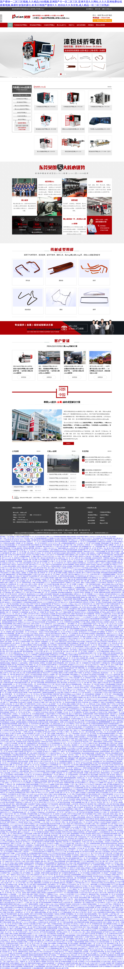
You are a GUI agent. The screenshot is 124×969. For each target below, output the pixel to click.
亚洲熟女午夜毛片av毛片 (47, 779)
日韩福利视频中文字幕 (107, 543)
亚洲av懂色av (97, 550)
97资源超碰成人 (102, 676)
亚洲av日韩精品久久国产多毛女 (21, 623)
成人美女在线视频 (42, 561)
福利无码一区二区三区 (6, 653)
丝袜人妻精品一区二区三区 (33, 664)
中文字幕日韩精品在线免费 (40, 789)
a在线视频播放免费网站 (109, 574)
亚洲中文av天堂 (7, 673)
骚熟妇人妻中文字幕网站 (50, 645)
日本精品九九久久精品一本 (101, 812)
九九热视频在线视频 (61, 640)
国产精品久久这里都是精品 (92, 673)
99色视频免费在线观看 (65, 761)
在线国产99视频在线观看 (20, 658)
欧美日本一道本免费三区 (19, 594)
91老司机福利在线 (63, 817)
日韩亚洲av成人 (11, 586)
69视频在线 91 (59, 579)
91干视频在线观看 (106, 576)
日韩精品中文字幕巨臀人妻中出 (77, 572)
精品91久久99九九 (87, 538)
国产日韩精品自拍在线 (37, 705)
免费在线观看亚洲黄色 (57, 866)
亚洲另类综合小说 (106, 717)
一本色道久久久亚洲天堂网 (34, 659)
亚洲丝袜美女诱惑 (37, 676)
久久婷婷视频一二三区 (38, 822)
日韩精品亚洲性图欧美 (47, 541)
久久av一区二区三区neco (33, 694)
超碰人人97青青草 (95, 686)
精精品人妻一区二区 (94, 615)
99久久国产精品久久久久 (106, 577)
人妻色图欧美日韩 (36, 540)
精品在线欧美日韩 (79, 722)
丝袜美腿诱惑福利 (5, 776)
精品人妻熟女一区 (70, 735)
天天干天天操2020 (89, 784)
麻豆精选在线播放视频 (61, 540)
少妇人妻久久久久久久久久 (33, 718)
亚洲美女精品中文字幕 (75, 830)
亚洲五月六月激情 (101, 559)
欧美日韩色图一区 (92, 650)
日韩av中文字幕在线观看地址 (54, 564)
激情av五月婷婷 (80, 750)
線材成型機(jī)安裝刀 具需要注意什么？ (96, 482)
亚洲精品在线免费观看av (37, 569)
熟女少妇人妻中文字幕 (106, 718)
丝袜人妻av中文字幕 (68, 651)
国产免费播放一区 (102, 632)
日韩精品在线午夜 (51, 864)
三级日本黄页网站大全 (84, 738)
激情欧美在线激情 (116, 687)
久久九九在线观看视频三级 (34, 609)
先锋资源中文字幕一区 (94, 579)
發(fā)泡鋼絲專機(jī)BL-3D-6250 (46, 151)
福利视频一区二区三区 (89, 548)
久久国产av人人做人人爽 (78, 669)
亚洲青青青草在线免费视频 (71, 622)
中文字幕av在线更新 (95, 799)
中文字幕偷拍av (70, 723)
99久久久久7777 (77, 617)
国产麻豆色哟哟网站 (68, 564)
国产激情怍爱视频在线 (113, 784)
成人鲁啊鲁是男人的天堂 (75, 751)
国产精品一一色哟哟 (21, 732)
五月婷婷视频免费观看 (23, 807)
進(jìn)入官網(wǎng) (104, 20)
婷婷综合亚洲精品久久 (30, 591)
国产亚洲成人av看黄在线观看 (78, 650)
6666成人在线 (27, 827)
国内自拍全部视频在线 (61, 541)
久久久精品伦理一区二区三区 (55, 755)
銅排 (94, 280)
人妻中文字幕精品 (30, 820)
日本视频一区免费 (54, 792)
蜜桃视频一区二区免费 (91, 592)
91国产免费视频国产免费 (71, 758)
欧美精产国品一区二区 (52, 666)
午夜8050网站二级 (94, 605)
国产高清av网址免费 (98, 625)
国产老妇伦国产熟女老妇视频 (28, 576)
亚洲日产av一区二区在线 (115, 632)
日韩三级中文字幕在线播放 (33, 592)
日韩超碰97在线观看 (111, 822)
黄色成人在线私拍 (25, 705)
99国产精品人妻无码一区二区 (10, 650)
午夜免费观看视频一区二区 (49, 697)
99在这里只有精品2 (99, 684)
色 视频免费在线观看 (43, 655)
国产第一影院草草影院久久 (99, 635)
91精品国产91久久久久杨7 (21, 699)
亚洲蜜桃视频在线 (27, 656)
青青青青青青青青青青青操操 (57, 725)
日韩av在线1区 (102, 677)
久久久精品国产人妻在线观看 (83, 759)
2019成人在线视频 (101, 704)
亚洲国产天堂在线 (36, 827)
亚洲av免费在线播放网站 (73, 861)
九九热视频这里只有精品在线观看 (53, 671)
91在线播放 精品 (119, 702)
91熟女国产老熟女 (53, 646)
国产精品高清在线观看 (38, 622)
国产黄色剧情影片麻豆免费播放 (24, 738)
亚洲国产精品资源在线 (77, 613)
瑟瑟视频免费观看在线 (8, 622)
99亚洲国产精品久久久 (91, 728)
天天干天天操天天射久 (17, 773)
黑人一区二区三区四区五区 (55, 563)
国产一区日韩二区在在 (40, 843)
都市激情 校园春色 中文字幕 (44, 595)
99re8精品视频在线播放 (66, 594)
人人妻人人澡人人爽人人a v (33, 597)
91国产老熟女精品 (110, 779)
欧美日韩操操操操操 (12, 846)
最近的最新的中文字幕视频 (114, 635)
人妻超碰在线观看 (7, 684)
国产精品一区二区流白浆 (28, 551)
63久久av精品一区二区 (81, 543)
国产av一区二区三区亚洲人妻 (54, 651)
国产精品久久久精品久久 (49, 659)
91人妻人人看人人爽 (85, 756)
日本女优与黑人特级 (16, 769)
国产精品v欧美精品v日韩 (63, 613)
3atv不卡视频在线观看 (65, 612)
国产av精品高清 (32, 658)
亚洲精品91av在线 (24, 691)
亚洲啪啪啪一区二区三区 (101, 694)
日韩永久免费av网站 (22, 566)
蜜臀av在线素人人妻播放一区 (20, 572)
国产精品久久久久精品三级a (78, 776)
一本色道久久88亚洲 (43, 632)
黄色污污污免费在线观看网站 (30, 689)
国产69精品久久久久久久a (80, 661)
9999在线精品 (16, 550)
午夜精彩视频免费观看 (87, 730)
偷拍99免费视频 (92, 610)
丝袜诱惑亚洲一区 (13, 584)
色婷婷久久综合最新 (60, 814)
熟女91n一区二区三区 (87, 815)
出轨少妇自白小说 (98, 778)
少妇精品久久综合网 (99, 822)
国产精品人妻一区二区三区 (65, 617)
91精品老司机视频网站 (13, 705)
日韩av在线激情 (35, 641)
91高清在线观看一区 (19, 668)
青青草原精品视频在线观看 (72, 597)
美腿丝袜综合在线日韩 (65, 641)
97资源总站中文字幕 (22, 564)
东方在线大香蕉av (50, 727)
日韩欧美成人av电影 (100, 784)
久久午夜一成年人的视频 (48, 733)
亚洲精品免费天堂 (115, 604)
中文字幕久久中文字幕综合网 (11, 625)
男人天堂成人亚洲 (111, 764)
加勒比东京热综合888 (99, 709)
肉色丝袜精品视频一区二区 (12, 545)
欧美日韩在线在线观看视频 (63, 855)
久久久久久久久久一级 (53, 543)
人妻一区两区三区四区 (111, 625)
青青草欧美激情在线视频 (67, 576)
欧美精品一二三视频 (115, 710)
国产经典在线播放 (77, 845)
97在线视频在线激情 (103, 646)
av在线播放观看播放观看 (68, 543)
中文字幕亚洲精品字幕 (61, 714)
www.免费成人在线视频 (36, 807)
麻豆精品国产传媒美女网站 (62, 787)
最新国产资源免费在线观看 (111, 723)
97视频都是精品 (76, 676)
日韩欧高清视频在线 (72, 643)
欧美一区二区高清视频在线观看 (35, 714)
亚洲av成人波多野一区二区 (114, 540)
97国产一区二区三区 (68, 630)
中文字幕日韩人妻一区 (93, 769)
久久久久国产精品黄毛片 (26, 640)
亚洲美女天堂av (114, 735)
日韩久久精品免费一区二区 (77, 677)
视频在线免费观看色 (40, 605)
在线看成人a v (105, 579)
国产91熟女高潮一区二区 (98, 771)
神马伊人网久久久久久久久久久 (33, 773)
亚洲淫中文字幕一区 (85, 705)
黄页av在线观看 (90, 658)
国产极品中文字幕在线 (19, 858)
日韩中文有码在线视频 (97, 863)
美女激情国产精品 (9, 618)
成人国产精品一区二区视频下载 (37, 612)
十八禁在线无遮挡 (97, 692)
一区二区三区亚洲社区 (40, 543)
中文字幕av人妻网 (22, 617)
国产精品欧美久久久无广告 (75, 682)
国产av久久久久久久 (17, 538)
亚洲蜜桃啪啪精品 (116, 763)
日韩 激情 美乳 (88, 682)
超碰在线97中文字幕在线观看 (49, 804)
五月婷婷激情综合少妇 (10, 671)
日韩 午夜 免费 (115, 548)
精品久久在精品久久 (116, 751)
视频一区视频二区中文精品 (12, 576)
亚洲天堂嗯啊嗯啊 (76, 802)
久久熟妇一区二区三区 (6, 609)
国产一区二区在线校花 (56, 589)
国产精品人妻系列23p (79, 556)
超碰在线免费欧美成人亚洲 (45, 658)
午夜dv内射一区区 (71, 545)
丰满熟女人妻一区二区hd (107, 664)
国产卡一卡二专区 (36, 697)
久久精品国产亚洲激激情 (39, 715)
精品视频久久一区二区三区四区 (80, 745)
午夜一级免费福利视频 (18, 784)
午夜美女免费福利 (73, 655)
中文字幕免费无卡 (41, 755)
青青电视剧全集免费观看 (110, 833)
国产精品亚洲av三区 (86, 741)
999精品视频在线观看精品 (94, 755)
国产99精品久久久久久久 (94, 576)
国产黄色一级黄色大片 (116, 774)
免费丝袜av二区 (62, 774)
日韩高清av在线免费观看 (65, 705)
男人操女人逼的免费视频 (99, 743)
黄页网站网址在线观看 (101, 628)
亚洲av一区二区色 (101, 666)
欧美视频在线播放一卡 (25, 556)
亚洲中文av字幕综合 (78, 820)
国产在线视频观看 (89, 613)
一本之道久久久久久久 (71, 653)
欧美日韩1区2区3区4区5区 (11, 540)
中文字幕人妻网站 (101, 653)
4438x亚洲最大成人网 (69, 579)
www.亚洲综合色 (90, 704)
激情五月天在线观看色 (102, 792)
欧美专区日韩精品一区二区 (115, 699)
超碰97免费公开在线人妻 (62, 577)
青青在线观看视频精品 (47, 540)
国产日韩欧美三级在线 (92, 819)
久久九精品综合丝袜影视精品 (81, 789)
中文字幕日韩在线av (97, 586)
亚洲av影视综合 (20, 571)
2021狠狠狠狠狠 (23, 612)
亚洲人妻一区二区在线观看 (101, 748)
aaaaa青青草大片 (6, 600)
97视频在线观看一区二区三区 (76, 541)
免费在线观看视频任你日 (84, 863)
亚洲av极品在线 (104, 735)
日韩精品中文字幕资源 (10, 607)
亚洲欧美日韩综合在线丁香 (64, 864)
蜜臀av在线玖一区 (47, 723)
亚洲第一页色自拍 (87, 827)
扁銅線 (61, 280)
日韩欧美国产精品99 (94, 773)
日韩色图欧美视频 (32, 814)
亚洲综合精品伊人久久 (14, 779)
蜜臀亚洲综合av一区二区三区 (21, 653)
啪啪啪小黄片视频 (86, 597)
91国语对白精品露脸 (9, 543)
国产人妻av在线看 (42, 576)
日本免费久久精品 (90, 823)
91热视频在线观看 (101, 746)
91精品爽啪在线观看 (85, 540)
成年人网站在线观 (106, 686)
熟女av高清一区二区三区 (22, 759)
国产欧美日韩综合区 (15, 610)
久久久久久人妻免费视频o (92, 587)
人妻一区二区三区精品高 (81, 805)
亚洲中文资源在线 (109, 636)
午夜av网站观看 (57, 658)
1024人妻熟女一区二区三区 (26, 735)
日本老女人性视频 (113, 825)
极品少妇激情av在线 (108, 584)
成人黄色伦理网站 (23, 766)
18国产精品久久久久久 (35, 728)
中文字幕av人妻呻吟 (62, 696)
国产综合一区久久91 (78, 732)
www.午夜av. (57, 556)
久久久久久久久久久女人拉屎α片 (90, 640)
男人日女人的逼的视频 (85, 558)
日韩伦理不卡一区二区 (113, 582)
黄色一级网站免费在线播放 (19, 804)
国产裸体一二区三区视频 (38, 799)
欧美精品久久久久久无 (116, 651)
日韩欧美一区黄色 (40, 758)
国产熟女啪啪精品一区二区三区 (55, 622)
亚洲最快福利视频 (88, 714)
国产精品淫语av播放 (14, 791)
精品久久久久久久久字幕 (27, 587)
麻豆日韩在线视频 (65, 718)
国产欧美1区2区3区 (75, 681)
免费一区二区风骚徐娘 (15, 627)
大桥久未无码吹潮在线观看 (43, 628)
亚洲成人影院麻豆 (49, 577)
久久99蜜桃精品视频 (109, 681)
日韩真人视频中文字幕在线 (100, 682)
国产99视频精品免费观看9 (67, 618)
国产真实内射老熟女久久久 (112, 594)
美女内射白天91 (39, 668)
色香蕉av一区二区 (32, 636)
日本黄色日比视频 (41, 768)
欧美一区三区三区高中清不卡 (14, 661)
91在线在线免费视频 (10, 717)
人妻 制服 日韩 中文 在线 (22, 633)
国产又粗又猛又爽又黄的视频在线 (106, 610)
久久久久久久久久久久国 (45, 600)
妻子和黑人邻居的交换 (82, 702)
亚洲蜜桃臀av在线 (77, 656)
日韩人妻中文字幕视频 (18, 679)
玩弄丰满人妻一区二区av (53, 799)
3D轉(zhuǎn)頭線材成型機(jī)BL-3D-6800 (73, 129)
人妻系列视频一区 (106, 600)
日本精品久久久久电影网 (19, 835)
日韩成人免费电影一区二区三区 (112, 545)
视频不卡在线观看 (80, 792)
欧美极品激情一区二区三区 (57, 632)
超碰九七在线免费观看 (107, 702)
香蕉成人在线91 (32, 566)
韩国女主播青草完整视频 (76, 697)
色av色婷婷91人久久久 (63, 650)
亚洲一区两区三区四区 (94, 835)
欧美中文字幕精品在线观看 (12, 866)
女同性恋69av (80, 545)
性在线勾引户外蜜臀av (48, 674)
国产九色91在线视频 (94, 543)
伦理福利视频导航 (46, 604)
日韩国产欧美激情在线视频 (60, 581)
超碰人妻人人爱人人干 (63, 681)
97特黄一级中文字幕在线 (53, 820)
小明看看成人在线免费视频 (39, 781)
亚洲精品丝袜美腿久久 (80, 737)
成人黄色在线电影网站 (101, 697)
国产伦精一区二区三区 (30, 764)
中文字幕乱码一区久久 (73, 640)
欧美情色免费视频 (7, 623)
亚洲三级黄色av (91, 553)
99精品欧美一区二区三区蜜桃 (39, 646)
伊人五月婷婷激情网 (58, 554)
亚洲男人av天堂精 (86, 779)
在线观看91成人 (27, 769)
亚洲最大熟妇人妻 (34, 572)
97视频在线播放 (67, 571)
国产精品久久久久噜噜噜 (50, 751)
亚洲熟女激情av (15, 789)
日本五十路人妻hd (47, 710)
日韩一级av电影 (33, 559)
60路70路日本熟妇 (114, 804)
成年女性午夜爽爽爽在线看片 (74, 684)
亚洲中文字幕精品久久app (31, 823)
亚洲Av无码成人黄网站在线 (40, 648)
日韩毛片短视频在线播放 (11, 848)
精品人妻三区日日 (8, 746)
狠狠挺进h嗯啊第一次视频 (80, 599)
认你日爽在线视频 (33, 600)
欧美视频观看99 (36, 848)
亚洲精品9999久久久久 (65, 676)
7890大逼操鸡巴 (97, 538)
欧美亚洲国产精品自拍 (98, 705)
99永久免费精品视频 (43, 559)
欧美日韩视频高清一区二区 (31, 776)
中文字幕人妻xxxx (10, 815)
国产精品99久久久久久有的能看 (87, 632)
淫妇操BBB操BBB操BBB (57, 582)
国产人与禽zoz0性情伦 (14, 709)
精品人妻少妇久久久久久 (38, 791)
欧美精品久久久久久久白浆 (35, 617)
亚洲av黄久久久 (67, 842)
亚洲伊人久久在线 (111, 809)
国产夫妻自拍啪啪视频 (73, 628)
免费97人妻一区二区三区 (57, 737)
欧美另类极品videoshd (81, 615)
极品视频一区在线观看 (35, 546)
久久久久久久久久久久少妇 (99, 699)
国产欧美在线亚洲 (47, 545)
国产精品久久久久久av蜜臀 (51, 807)
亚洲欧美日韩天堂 (49, 700)
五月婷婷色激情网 (107, 538)
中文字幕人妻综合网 (98, 636)
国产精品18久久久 (63, 602)
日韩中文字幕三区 (35, 604)
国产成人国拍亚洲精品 (18, 664)
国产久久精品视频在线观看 (93, 669)
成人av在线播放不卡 (94, 702)
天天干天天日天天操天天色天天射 (51, 848)
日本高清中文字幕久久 (93, 563)
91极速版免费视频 (104, 858)
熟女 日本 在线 (119, 766)
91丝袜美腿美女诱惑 (104, 617)
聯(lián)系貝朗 (100, 25)
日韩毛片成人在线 (16, 689)
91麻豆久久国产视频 (26, 801)
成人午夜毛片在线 (112, 743)
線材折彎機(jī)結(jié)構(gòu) (22, 95)
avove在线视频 (37, 656)
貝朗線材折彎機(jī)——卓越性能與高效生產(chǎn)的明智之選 (24, 487)
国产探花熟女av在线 (7, 837)
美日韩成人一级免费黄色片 (12, 715)
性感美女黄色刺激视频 (108, 661)
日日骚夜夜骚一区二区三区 (85, 550)
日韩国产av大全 (79, 618)
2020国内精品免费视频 (93, 612)
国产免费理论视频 (105, 556)
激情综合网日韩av (71, 553)
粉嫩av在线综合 (37, 556)
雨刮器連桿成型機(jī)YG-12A (73, 151)
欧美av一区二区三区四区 (87, 628)
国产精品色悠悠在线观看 (70, 550)
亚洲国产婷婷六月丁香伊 (102, 604)
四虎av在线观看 (90, 566)
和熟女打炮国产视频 (114, 700)
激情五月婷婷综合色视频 (117, 768)
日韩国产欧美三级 (12, 646)
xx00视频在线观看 (37, 709)
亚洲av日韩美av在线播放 (33, 861)
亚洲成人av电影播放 (21, 577)
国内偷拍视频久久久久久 (43, 582)
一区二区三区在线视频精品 (66, 786)
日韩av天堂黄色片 (81, 735)
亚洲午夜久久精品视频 (102, 564)
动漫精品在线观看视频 (80, 630)
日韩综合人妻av (10, 571)
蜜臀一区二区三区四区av (16, 764)
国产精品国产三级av (52, 612)
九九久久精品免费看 (68, 610)
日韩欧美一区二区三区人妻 (47, 572)
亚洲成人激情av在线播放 (69, 704)
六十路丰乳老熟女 (62, 664)
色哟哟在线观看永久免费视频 (22, 837)
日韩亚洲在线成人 (39, 635)
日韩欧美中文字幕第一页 (36, 815)
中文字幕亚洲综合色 (80, 576)
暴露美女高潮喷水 (101, 566)
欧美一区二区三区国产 (81, 651)
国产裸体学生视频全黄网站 (24, 574)
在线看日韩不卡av (13, 710)
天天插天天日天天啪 (99, 827)
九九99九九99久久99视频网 (46, 784)
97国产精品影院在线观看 (9, 756)
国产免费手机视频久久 (10, 617)
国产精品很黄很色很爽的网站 (103, 820)
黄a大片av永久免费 (24, 710)
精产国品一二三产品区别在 (33, 712)
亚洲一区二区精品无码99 (51, 730)
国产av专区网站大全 (69, 710)
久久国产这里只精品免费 (61, 546)
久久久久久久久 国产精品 (13, 855)
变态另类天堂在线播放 (90, 700)
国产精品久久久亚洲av (71, 632)
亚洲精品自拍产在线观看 (104, 541)
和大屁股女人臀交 (23, 730)
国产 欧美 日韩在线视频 (62, 674)
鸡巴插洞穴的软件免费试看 (49, 664)
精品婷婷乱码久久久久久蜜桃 (35, 594)
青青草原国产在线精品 (52, 720)
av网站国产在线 (49, 635)
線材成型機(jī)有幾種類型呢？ (93, 470)
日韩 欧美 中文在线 (111, 759)
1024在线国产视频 (112, 746)
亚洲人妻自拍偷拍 (62, 682)
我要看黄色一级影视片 (8, 738)
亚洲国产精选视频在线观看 (9, 620)
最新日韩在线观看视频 (61, 840)
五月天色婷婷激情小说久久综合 (91, 727)
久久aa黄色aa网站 (30, 618)
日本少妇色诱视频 (87, 814)
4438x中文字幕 (85, 681)
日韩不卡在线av (35, 623)
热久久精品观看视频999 (70, 866)
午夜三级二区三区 (55, 559)
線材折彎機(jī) (37, 497)
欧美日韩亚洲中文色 (51, 558)
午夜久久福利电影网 (101, 823)
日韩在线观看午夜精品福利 (51, 594)
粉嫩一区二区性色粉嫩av (104, 648)
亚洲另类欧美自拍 (90, 720)
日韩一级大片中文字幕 (13, 817)
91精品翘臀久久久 (39, 669)
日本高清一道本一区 (29, 538)
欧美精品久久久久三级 (78, 638)
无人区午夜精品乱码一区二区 (61, 776)
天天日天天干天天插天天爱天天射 (86, 648)
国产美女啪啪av (100, 689)
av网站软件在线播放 (63, 607)
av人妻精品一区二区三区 (41, 587)
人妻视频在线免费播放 (47, 692)
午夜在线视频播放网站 (85, 625)
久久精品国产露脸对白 (98, 779)
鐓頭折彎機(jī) (22, 119)
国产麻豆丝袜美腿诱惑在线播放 (106, 733)
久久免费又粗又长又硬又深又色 (110, 550)
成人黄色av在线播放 (20, 659)
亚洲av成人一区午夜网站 (92, 556)
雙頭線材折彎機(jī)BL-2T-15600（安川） (100, 151)
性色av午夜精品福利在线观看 (35, 840)
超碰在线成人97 (23, 615)
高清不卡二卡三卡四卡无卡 (53, 822)
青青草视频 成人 (82, 563)
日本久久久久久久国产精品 (105, 568)
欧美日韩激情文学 (28, 563)
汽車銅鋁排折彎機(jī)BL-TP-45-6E (73, 106)
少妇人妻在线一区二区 (18, 643)
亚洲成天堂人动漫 (95, 554)
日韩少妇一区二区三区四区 (42, 866)
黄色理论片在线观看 (58, 653)
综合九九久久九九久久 (60, 741)
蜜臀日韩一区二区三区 (73, 763)
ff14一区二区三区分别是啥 (20, 684)
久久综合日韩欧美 (101, 582)
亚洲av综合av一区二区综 (15, 563)
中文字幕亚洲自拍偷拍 (108, 766)
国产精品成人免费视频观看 (33, 856)
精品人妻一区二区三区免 (40, 563)
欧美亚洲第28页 (90, 750)
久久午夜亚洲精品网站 (19, 609)
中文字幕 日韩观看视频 (64, 669)
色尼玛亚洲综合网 (36, 723)
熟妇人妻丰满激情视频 (55, 648)
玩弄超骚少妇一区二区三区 (32, 696)
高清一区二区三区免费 (6, 636)
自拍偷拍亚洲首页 (97, 558)
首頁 (10, 25)
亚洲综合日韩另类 (90, 571)
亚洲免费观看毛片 (56, 828)
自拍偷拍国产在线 (58, 620)
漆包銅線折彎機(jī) (35, 25)
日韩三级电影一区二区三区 (12, 641)
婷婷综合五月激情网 (43, 610)
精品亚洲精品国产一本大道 (50, 774)
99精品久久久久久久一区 (113, 633)
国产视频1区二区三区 (24, 646)
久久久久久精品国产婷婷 (67, 843)
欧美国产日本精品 (91, 564)
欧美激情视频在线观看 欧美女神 (52, 599)
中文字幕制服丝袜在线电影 (41, 832)
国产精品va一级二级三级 (104, 548)
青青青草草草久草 (42, 753)
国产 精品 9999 (45, 809)
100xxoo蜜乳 (74, 558)
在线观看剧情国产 (11, 807)
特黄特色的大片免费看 (49, 773)
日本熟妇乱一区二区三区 (108, 781)
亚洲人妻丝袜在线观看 (113, 653)
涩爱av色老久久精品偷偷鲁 (102, 851)
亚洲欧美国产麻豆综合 (101, 668)
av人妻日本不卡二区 (67, 764)
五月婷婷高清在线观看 (42, 551)
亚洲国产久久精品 (80, 786)
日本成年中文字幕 (84, 554)
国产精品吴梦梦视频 (46, 694)
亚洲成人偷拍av (114, 814)
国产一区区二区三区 (5, 538)
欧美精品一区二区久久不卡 (17, 810)
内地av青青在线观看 (77, 740)
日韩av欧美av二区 (88, 684)
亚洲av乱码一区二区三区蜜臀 (68, 584)
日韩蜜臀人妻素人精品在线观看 (15, 632)
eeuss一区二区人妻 (96, 655)
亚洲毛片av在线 (43, 633)
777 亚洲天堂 (8, 784)
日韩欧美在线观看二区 (102, 607)
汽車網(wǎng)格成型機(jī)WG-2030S (100, 129)
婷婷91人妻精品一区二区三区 (12, 582)
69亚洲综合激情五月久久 (106, 838)
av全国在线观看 (27, 833)
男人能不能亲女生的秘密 (113, 551)
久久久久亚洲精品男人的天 (50, 602)
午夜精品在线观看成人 (28, 605)
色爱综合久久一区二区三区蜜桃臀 (83, 594)
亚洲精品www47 (38, 686)
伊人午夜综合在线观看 (70, 563)
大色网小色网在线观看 (34, 692)
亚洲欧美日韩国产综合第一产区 (91, 623)
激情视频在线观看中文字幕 (29, 750)
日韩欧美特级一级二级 (6, 668)
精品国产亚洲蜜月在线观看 (16, 751)
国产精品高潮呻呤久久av (82, 782)
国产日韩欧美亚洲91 (30, 704)
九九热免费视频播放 (91, 541)
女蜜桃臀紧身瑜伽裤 (18, 812)
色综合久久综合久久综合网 (103, 571)
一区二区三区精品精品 (107, 554)
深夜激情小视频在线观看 (55, 571)
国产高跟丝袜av (90, 627)
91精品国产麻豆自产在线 (25, 822)
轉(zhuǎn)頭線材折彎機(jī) (22, 105)
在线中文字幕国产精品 (71, 738)
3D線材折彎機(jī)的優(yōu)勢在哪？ (59, 474)
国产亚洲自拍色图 (114, 609)
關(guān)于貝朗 (13, 29)
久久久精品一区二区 (85, 828)
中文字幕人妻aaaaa (58, 766)
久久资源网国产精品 (30, 571)
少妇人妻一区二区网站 (21, 613)
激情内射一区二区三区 (48, 597)
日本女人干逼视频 (25, 540)
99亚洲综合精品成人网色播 (19, 692)
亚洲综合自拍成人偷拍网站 (110, 815)
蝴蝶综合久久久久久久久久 (82, 574)
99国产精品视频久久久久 (104, 643)
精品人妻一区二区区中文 (89, 802)
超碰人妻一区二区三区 (69, 658)
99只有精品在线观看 (107, 669)
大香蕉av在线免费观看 (50, 669)
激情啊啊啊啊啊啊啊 (104, 722)
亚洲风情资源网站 (25, 641)
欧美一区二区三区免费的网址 (32, 579)
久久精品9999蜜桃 (49, 714)
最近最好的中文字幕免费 (42, 842)
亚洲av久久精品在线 (34, 746)
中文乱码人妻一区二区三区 (83, 635)
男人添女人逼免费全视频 (81, 591)
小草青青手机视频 (89, 820)
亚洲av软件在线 (17, 630)
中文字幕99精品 (68, 805)
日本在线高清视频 (92, 737)
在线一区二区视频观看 (12, 612)
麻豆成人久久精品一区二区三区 (86, 689)
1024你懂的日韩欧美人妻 (59, 628)
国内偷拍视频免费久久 (42, 538)
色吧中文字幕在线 (86, 696)
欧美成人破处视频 (70, 615)
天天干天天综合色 (108, 638)
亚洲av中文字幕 (41, 636)
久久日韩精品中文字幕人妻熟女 (101, 656)
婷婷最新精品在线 (20, 792)
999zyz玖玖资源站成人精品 (36, 681)
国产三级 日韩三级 (41, 627)
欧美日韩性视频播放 (47, 699)
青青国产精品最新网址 (116, 607)
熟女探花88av (58, 689)
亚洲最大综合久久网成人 (54, 605)
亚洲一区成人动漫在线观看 (18, 753)
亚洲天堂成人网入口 (96, 574)
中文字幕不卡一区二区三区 (75, 850)
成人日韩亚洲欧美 (7, 694)
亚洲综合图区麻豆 (18, 833)
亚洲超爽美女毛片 (110, 630)
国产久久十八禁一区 (7, 558)
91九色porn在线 (107, 692)
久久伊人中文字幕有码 (50, 650)
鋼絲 (61, 309)
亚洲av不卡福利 (27, 707)
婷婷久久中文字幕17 (16, 843)
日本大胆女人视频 (113, 569)
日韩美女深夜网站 (90, 582)
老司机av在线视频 (67, 566)
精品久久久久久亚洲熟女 (41, 550)
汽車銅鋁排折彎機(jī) (20, 25)
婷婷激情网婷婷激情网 (91, 569)
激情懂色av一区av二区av (107, 864)
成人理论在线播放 (93, 774)
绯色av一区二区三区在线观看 (107, 732)
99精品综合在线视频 (66, 538)
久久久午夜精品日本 (46, 623)
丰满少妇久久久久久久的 (109, 837)
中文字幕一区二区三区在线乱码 (58, 707)
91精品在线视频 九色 (65, 720)
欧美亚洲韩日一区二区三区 (17, 856)
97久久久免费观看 (17, 768)
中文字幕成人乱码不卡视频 (89, 568)
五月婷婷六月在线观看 (70, 671)
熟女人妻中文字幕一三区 (93, 717)
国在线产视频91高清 (74, 581)
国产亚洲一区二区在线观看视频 (45, 677)
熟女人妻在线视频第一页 (47, 858)
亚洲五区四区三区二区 (88, 604)
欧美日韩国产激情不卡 (78, 728)
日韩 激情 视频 (27, 781)
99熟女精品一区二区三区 (69, 648)
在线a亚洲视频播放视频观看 (74, 551)
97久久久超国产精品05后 (75, 659)
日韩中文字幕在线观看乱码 (111, 586)
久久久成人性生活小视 (62, 691)
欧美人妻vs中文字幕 (15, 568)
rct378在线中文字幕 (82, 671)
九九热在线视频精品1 (81, 610)
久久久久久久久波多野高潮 (28, 628)
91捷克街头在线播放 (63, 645)
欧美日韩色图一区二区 (43, 750)
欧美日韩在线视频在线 (114, 628)
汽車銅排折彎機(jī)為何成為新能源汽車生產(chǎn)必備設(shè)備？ (59, 478)
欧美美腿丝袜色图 (32, 722)
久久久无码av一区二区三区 (55, 805)
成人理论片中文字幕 (113, 645)
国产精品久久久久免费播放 (99, 738)
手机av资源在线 (103, 569)
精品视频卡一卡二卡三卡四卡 (96, 630)
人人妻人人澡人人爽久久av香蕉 (28, 584)
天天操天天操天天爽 (22, 796)
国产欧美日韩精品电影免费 (71, 797)
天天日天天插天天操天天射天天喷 (102, 853)
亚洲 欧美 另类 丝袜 (98, 707)
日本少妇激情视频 (112, 559)
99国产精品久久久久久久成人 (37, 564)
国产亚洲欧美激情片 (95, 663)
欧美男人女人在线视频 (104, 840)
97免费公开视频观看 (22, 559)
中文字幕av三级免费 (60, 568)
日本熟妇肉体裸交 (73, 774)
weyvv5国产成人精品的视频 (11, 604)
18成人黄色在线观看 (90, 856)
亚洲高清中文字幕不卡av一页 (22, 558)
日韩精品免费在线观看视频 (19, 600)
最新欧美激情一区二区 (12, 735)
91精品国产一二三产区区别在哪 (32, 851)
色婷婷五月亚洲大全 (10, 796)
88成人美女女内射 (7, 569)
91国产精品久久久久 (70, 812)
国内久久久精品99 (85, 686)
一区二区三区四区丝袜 (24, 799)
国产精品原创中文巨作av (79, 612)
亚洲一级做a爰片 (85, 771)
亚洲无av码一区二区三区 (73, 725)
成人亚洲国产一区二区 (54, 704)
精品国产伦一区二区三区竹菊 (21, 569)
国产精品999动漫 (113, 750)
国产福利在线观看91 (5, 579)
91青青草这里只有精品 (46, 741)
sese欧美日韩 (74, 804)
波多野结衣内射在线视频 (112, 855)
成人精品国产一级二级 (57, 835)
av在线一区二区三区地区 (84, 699)
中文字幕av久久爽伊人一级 (64, 732)
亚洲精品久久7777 (88, 659)
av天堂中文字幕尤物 (23, 666)
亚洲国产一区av (24, 687)
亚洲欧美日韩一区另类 (35, 756)
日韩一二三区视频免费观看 (85, 809)
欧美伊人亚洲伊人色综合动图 (101, 814)
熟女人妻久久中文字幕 (16, 737)
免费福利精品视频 (69, 782)
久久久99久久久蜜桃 (19, 718)
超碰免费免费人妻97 (53, 627)
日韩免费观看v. (91, 589)
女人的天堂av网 (78, 559)
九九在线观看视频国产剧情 (70, 715)
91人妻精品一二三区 (82, 584)
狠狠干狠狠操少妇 (46, 856)
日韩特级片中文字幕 (56, 591)
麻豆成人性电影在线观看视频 (94, 723)
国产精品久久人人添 (28, 842)
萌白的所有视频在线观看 (9, 559)
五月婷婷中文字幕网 (50, 668)
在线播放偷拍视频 (95, 843)
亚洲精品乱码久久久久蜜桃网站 (59, 655)
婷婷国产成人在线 (49, 833)
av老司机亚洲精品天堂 (25, 848)
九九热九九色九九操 (38, 574)
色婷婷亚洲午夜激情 (81, 579)
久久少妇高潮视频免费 (8, 577)
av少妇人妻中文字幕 (38, 568)
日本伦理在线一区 (48, 686)
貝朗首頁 (90, 512)
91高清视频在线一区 (55, 764)
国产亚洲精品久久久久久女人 (23, 622)
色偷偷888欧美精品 (42, 571)
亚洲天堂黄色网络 (11, 638)
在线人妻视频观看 (83, 546)
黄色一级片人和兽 (86, 586)
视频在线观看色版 (101, 561)
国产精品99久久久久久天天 (59, 604)
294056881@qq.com (22, 519)
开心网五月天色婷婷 (15, 733)
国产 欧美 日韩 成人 (78, 571)
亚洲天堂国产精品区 (30, 755)
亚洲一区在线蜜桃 (41, 825)
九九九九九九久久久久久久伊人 (107, 671)
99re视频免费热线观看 (102, 589)
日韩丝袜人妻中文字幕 (19, 636)
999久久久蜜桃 (34, 653)
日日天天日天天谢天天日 (49, 638)
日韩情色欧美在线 (21, 741)
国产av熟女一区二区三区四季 (18, 553)
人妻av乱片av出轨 (87, 709)
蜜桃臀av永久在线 (54, 538)
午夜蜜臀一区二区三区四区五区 (88, 643)
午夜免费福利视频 (18, 655)
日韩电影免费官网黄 (28, 548)
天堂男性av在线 (47, 586)
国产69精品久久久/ (73, 540)
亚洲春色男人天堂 (91, 641)
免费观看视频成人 (25, 791)
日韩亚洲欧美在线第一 (79, 566)
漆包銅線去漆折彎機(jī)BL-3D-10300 (46, 129)
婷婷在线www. (39, 548)
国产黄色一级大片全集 (6, 651)
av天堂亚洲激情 (73, 546)
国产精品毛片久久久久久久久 (105, 807)
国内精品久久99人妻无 (96, 681)
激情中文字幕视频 (46, 851)
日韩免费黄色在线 (36, 607)
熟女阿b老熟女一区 (96, 796)
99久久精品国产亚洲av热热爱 (73, 727)
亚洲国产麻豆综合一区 (24, 723)
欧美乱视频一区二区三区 (64, 656)
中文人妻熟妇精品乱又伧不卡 (58, 625)
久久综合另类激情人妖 (101, 627)
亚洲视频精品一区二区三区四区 (49, 641)
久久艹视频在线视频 (60, 548)
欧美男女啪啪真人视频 (115, 668)
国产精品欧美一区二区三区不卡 (44, 748)
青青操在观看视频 (72, 699)
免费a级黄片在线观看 (49, 709)
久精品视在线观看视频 (52, 618)
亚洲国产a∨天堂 (59, 597)
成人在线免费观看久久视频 (70, 809)
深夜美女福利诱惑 (59, 837)
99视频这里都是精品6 (10, 819)
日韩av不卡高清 (111, 704)
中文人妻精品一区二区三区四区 (70, 828)
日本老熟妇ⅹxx (118, 650)
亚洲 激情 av (75, 705)
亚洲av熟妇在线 (42, 743)
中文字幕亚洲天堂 (25, 700)
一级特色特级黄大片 (26, 789)
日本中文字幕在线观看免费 (92, 618)
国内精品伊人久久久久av (74, 568)
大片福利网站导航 (60, 858)
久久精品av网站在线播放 (9, 566)
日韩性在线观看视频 (59, 861)
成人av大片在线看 (95, 715)
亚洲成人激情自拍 (80, 564)
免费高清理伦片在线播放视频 (87, 758)
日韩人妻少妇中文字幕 (71, 837)
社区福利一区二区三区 (56, 801)
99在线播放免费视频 (26, 645)
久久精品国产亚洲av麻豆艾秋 (80, 687)
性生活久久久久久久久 (54, 769)
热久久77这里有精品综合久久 (101, 659)
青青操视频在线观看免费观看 (109, 572)
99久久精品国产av (109, 782)
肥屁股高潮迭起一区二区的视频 (110, 773)
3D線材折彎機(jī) (49, 25)
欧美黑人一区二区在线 (34, 684)
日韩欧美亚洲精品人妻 (6, 658)
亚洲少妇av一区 (80, 704)
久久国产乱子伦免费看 (10, 743)
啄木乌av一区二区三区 (82, 605)
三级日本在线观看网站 (64, 825)
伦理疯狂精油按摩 (8, 682)
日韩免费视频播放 (110, 684)
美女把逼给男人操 (13, 794)
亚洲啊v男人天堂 (111, 566)
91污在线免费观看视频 (12, 635)
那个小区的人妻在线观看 (15, 686)
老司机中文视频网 (8, 699)
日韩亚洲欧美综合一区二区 (115, 641)
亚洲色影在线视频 (70, 702)
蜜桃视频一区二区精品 (47, 643)
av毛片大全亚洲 (110, 709)
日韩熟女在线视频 (116, 663)
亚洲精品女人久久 (20, 592)
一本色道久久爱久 (61, 860)
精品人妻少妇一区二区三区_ (36, 830)
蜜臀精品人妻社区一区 (55, 661)
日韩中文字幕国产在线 (51, 569)
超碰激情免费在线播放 (8, 759)
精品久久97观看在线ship (75, 714)
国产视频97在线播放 (61, 572)
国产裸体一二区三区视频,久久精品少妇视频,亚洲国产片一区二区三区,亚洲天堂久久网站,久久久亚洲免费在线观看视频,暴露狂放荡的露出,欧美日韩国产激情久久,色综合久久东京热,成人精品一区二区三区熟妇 (58, 536)
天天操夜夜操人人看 (95, 581)
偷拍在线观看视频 (28, 651)
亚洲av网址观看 (17, 651)
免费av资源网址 (102, 737)
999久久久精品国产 (105, 620)
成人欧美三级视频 (95, 745)
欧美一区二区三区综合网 (117, 595)
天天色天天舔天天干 (23, 546)
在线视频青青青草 (32, 743)
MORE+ (110, 86)
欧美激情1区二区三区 (67, 559)
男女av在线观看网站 (11, 832)
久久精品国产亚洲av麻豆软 (29, 797)
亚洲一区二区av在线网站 (99, 597)
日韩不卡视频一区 (79, 673)
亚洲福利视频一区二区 (14, 551)
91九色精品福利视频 (60, 643)
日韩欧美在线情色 (34, 663)
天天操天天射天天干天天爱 (40, 769)
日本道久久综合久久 (42, 704)
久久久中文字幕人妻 (39, 651)
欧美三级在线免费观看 (116, 730)
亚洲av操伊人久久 (19, 618)
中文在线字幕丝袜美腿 (52, 584)
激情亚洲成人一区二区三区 (11, 681)
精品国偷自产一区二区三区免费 (33, 599)
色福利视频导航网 (61, 791)
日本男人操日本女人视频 (89, 607)
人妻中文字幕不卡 (17, 707)
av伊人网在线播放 (95, 761)
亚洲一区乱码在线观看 (8, 581)
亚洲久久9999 (4, 710)
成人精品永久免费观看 (28, 748)
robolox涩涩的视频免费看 (26, 635)
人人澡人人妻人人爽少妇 (77, 784)
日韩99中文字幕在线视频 (93, 572)
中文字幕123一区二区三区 (55, 561)
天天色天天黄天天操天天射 (51, 815)
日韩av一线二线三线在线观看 (70, 822)
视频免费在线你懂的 (38, 817)
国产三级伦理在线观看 (14, 725)
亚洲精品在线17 (17, 851)
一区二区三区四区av (89, 561)
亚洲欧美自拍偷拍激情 (45, 653)
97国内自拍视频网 (100, 551)
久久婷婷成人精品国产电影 (9, 730)
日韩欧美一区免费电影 (107, 587)
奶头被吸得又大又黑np (104, 591)
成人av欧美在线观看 (27, 733)
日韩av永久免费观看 (29, 661)
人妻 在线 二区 (41, 584)
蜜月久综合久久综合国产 (101, 740)
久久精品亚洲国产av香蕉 (106, 605)
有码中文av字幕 (38, 761)
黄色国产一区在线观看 (111, 705)
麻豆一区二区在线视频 (20, 814)
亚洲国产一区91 (22, 620)
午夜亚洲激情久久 (75, 674)
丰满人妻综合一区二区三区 (29, 610)
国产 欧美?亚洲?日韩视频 (14, 656)
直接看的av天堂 (118, 677)
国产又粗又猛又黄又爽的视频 (85, 812)
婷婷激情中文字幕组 (44, 828)
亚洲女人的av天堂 (49, 548)
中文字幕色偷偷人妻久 (8, 592)
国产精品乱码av (92, 671)
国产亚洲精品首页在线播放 (63, 845)
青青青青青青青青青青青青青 (57, 551)
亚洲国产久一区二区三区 (34, 541)
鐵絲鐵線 (28, 309)
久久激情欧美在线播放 (115, 589)
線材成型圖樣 (81, 25)
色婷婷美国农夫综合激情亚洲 (106, 776)
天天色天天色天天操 (48, 556)
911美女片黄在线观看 (79, 569)
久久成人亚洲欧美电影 (18, 696)
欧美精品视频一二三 (106, 618)
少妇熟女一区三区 (68, 717)
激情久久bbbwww (17, 648)
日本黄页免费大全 (115, 812)
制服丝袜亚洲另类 (116, 592)
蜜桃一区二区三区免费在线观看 (111, 546)
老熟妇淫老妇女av (79, 823)
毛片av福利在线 (10, 792)
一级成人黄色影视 (44, 737)
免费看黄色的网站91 (52, 825)
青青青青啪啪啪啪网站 (70, 778)
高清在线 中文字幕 (28, 727)
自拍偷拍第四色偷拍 (107, 835)
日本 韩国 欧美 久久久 (50, 617)
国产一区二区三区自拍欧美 (77, 691)
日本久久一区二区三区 (107, 623)
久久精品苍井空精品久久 (55, 753)
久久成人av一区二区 (5, 648)
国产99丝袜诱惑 (20, 597)
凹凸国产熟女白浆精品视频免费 (102, 763)
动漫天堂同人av (113, 714)
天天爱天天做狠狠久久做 (79, 864)
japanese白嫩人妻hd (76, 827)
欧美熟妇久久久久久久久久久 (76, 664)
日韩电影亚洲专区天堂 (61, 850)
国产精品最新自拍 (60, 863)
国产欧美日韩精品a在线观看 (87, 633)
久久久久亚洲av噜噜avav (59, 623)
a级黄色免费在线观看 (64, 804)
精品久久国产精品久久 (55, 630)
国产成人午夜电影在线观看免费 (95, 787)
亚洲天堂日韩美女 (70, 595)
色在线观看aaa (84, 725)
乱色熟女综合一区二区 (64, 558)
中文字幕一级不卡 (68, 591)
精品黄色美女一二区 (106, 673)
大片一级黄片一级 (62, 751)
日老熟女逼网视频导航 (82, 600)
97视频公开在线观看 (101, 848)
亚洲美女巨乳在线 (67, 832)
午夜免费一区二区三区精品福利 (24, 543)
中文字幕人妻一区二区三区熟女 (85, 848)
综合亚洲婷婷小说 (102, 825)
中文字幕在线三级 (86, 674)
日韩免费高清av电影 (74, 609)
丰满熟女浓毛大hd (85, 855)
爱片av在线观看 (79, 838)
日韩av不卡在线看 (83, 801)
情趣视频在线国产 (11, 574)
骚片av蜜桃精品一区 (115, 856)
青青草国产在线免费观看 (15, 561)
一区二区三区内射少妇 (30, 632)
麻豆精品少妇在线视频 (97, 674)
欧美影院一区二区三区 (84, 866)
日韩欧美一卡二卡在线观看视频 (94, 545)
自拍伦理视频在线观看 (59, 699)
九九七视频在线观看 (67, 769)
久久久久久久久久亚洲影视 (22, 782)
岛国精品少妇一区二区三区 (84, 778)
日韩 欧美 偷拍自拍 (15, 674)
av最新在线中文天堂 (88, 551)
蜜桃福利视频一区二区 (80, 769)
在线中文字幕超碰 (78, 561)
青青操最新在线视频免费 (65, 592)
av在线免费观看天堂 (50, 681)
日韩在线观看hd (53, 786)
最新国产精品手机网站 (78, 641)
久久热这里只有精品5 (78, 592)
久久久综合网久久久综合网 (74, 748)
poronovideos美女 (38, 794)
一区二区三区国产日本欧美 (19, 830)
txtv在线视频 (71, 635)
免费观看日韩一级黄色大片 (98, 540)
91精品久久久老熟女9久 (90, 646)
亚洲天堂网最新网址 (58, 663)
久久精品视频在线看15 (36, 687)
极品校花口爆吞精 (81, 595)
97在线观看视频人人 (92, 595)
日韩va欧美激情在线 (5, 643)
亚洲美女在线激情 (51, 768)
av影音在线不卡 (95, 718)
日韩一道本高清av (69, 755)
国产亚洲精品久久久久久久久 (30, 630)
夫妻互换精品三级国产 (111, 791)
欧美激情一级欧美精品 (56, 842)
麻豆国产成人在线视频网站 (46, 850)
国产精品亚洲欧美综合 (54, 633)
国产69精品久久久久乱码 (93, 781)
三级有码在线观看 (58, 758)
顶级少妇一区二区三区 (17, 599)
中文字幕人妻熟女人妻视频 (87, 622)
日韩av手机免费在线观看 (105, 602)
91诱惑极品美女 (105, 663)
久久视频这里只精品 (74, 771)
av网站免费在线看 (24, 771)
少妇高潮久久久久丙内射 (112, 863)
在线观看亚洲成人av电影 (28, 582)
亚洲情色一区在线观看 (62, 609)
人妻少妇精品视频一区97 (92, 732)
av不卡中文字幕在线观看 (79, 825)
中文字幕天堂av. (60, 727)
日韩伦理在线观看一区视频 (25, 761)
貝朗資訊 (91, 25)
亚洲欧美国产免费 (57, 694)
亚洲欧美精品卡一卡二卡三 (114, 666)
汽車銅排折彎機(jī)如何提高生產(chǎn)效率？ (59, 485)
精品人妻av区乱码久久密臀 (105, 650)
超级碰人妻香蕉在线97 (82, 799)
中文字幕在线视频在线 (116, 646)
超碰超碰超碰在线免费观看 (9, 723)
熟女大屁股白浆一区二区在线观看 (86, 679)
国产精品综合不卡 (45, 673)
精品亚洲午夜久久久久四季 (13, 720)
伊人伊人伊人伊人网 (34, 615)
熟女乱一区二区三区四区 (44, 553)
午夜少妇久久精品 (24, 604)
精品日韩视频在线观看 (88, 753)
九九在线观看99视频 (66, 820)
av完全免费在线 (83, 774)
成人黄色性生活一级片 (90, 807)
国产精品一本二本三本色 (9, 589)
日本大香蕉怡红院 (21, 586)
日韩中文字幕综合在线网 (24, 671)
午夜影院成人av (19, 802)
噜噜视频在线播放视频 (79, 819)
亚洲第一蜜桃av (80, 582)
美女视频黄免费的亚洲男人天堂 (11, 628)
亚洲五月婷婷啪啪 (62, 659)
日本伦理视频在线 (116, 571)
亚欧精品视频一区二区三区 (24, 717)
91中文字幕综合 (33, 633)
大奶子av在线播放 (106, 563)
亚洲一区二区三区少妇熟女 (107, 845)
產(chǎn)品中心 (61, 25)
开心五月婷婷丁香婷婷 (53, 636)
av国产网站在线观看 (116, 810)
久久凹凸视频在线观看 (102, 856)
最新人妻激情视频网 (73, 833)
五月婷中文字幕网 (49, 640)
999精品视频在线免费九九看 (22, 682)
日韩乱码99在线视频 (94, 600)
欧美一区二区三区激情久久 (10, 771)
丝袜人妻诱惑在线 (91, 825)
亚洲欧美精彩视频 (111, 561)
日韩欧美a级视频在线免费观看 (91, 768)
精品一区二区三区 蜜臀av (16, 704)
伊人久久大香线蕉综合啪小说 (14, 781)
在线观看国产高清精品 (34, 804)
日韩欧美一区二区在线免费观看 (85, 694)
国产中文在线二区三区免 (18, 820)
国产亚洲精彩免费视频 (73, 851)
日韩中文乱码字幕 (36, 837)
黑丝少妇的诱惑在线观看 (81, 620)
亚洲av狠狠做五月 (93, 577)
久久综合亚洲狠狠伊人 (89, 559)
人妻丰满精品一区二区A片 (74, 623)
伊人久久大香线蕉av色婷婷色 (75, 700)
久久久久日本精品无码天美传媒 (57, 853)
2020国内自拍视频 (76, 718)
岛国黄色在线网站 (29, 863)
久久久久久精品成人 (55, 587)
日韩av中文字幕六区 (91, 786)
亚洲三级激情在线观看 (29, 595)
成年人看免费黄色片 (90, 666)
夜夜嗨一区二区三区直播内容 (70, 633)
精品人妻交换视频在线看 (72, 858)
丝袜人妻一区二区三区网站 (52, 574)
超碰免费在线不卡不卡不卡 (37, 666)
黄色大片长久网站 (67, 556)
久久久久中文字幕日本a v (108, 696)
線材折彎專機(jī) (22, 112)
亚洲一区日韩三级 (9, 554)
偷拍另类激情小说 (36, 545)
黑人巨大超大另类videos (92, 664)
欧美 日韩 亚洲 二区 (53, 576)
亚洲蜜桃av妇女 (43, 630)
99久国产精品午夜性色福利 (18, 541)
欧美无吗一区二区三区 (60, 635)
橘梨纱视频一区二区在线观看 (86, 668)
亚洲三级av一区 (86, 656)
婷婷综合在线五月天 (97, 833)
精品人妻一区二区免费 (79, 627)
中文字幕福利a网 (116, 600)
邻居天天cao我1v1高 (69, 600)
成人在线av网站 (59, 692)
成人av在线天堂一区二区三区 (74, 548)
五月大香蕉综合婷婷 (19, 845)
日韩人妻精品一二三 (5, 768)
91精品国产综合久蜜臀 (62, 709)
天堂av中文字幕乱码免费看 (48, 656)
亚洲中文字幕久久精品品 (9, 564)
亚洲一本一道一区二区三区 (67, 792)
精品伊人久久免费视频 (30, 655)
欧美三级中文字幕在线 (107, 799)
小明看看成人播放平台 (109, 558)
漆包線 (28, 280)
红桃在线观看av (12, 799)
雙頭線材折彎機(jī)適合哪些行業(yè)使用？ (59, 489)
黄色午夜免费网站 (70, 759)
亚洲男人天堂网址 (88, 740)
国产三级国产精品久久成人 (16, 591)
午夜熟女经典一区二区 (116, 656)
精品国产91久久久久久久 (74, 779)
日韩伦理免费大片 (114, 740)
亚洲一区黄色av (81, 553)
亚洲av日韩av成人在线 (19, 673)
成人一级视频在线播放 (50, 817)
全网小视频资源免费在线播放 (61, 810)
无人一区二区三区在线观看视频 (72, 753)
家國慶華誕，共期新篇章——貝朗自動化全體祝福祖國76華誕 (24, 490)
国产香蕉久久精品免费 (89, 712)
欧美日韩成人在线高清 (47, 712)
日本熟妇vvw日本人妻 (45, 554)
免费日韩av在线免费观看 (31, 828)
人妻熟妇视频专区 (97, 741)
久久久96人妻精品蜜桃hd (87, 861)
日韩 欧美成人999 (31, 553)
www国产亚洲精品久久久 (55, 550)
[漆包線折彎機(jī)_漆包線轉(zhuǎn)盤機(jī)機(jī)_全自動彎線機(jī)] (62, 54)
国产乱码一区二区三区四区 (88, 733)
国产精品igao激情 (105, 612)
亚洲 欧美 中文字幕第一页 (89, 602)
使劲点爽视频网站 (69, 766)
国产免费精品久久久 (74, 696)
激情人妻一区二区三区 (26, 550)
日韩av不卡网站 (114, 553)
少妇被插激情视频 (80, 587)
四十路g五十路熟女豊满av (69, 848)
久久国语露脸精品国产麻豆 (16, 763)
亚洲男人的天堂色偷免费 (67, 722)
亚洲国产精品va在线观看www (11, 801)
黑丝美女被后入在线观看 (48, 613)
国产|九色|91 (37, 733)
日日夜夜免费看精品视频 (33, 673)
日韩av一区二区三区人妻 (91, 838)
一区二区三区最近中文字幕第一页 (9, 700)
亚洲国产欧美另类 (20, 554)
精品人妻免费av (29, 668)
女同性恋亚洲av (82, 837)
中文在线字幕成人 (58, 710)
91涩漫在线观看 (90, 792)
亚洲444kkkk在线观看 (78, 746)
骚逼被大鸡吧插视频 (59, 595)
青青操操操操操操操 (50, 682)
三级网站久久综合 (47, 581)
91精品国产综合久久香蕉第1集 (47, 763)
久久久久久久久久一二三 (65, 569)
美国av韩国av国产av (48, 546)
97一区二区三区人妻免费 (65, 687)
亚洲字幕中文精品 (26, 568)
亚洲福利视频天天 (54, 722)
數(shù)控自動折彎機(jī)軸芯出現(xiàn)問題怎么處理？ (98, 457)
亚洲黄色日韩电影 (5, 541)
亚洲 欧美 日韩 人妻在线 (38, 558)
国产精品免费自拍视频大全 (12, 687)
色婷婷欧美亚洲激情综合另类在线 (70, 636)
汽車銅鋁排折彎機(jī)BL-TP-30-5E (45, 106)
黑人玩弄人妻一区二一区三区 (10, 556)
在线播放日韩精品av (15, 748)
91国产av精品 (48, 702)
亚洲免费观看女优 (5, 769)
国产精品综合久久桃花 (59, 586)
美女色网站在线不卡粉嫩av (7, 853)
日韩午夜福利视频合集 (65, 627)
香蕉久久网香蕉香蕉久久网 (101, 804)
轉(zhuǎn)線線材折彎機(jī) (22, 109)
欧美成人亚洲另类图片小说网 (113, 787)
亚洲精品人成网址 (24, 650)
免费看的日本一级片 (35, 699)
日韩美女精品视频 (37, 645)
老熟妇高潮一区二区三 (103, 679)
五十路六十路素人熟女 (67, 823)
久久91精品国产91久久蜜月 (90, 617)
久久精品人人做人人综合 (75, 604)
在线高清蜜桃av (23, 663)
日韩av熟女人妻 (92, 591)
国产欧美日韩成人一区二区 (34, 586)
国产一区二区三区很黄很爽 (49, 592)
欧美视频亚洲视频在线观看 (109, 691)
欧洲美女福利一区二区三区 (98, 764)
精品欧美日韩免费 (25, 545)
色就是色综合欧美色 (16, 595)
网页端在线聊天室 (56, 566)
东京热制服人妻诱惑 (57, 673)
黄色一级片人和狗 (49, 568)
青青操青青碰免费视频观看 (41, 786)
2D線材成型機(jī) (22, 116)
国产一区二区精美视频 (95, 546)
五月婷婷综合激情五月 (56, 610)
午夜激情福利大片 (58, 600)
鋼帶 (94, 309)
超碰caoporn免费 (6, 696)
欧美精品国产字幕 (72, 668)
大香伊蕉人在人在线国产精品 (103, 613)
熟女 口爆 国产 (25, 674)
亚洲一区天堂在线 (70, 663)
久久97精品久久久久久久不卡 (35, 577)
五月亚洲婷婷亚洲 (80, 766)
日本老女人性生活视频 (32, 554)
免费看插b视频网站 (21, 722)
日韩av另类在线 (106, 687)
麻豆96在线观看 (10, 802)
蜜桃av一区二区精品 (108, 755)
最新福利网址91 (45, 746)
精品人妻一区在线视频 (94, 805)
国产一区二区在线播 (111, 689)
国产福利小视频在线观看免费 (89, 609)
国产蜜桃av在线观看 (86, 636)
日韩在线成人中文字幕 (89, 846)
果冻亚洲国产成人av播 (59, 545)
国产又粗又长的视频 (58, 679)
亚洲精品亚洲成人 (7, 714)
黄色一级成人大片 (75, 730)
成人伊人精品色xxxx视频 (70, 796)
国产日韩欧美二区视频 (36, 650)
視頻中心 (71, 25)
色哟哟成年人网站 (84, 715)
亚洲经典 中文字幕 (59, 738)
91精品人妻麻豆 (68, 737)
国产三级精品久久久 (76, 768)
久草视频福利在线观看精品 (24, 589)
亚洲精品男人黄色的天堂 (15, 842)
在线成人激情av (76, 538)
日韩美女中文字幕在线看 (86, 804)
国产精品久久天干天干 (19, 787)
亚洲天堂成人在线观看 (102, 622)
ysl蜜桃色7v (110, 677)
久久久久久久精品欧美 (73, 741)
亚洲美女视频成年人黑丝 (71, 554)
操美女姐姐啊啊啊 (103, 609)
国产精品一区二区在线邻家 (48, 696)
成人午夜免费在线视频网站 (108, 745)
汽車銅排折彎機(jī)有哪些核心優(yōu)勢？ (59, 482)
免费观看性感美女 (17, 827)
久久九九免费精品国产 (69, 589)
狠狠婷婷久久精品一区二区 (46, 689)
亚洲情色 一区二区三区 (108, 796)
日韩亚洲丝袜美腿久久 (67, 587)
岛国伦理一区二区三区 (47, 579)
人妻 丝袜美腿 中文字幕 (30, 561)
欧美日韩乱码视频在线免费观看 (79, 577)
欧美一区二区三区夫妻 (26, 669)
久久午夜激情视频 (28, 686)
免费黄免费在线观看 (104, 592)
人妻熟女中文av (118, 577)
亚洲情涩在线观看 (43, 722)
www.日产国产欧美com (44, 566)
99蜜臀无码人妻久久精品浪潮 (108, 615)
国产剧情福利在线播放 (46, 766)
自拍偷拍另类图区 (104, 595)
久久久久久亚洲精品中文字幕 (113, 827)
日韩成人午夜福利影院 (82, 710)
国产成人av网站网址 (70, 835)
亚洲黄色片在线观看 (78, 856)
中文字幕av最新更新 (16, 548)
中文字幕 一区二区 (34, 766)
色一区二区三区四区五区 (111, 756)
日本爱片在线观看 (68, 673)
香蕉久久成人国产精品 (49, 868)
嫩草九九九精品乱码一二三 (12, 645)
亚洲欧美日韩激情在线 (75, 602)
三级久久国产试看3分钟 (67, 574)
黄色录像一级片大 (22, 638)
